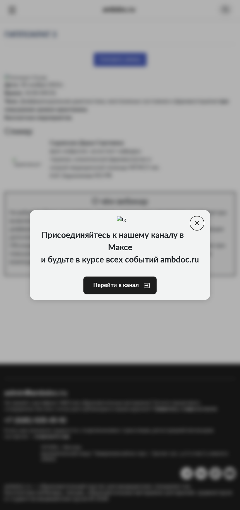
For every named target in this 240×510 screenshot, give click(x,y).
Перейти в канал (116, 285)
